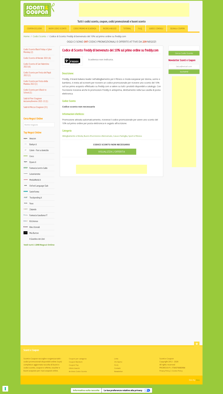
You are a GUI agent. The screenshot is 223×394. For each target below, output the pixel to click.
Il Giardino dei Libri (37, 238)
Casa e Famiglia (120, 136)
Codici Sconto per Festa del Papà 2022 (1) (37, 74)
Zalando (32, 209)
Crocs (31, 156)
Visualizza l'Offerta (111, 151)
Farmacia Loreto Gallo (38, 168)
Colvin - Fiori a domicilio (39, 150)
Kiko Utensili (34, 227)
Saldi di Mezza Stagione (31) (35, 107)
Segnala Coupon (177, 28)
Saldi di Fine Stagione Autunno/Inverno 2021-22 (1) (36, 100)
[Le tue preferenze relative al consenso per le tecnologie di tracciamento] (5, 389)
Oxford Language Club (38, 185)
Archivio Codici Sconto (78, 371)
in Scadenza (84, 28)
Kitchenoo (33, 221)
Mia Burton (34, 233)
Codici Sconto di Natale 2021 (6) (37, 58)
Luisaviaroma (34, 173)
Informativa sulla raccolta (86, 390)
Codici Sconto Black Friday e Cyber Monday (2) (38, 50)
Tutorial (127, 28)
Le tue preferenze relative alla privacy (123, 390)
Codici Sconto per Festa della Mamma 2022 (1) (36, 82)
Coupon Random (76, 362)
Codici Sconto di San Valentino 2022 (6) (36, 65)
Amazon (32, 138)
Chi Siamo (118, 362)
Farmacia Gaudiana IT (38, 215)
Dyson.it (32, 162)
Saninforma (34, 191)
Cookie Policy (177, 371)
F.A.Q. (140, 28)
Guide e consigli (156, 28)
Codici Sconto (39, 36)
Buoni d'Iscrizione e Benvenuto (98, 136)
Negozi (109, 28)
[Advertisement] (134, 10)
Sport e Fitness (135, 136)
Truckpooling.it (35, 197)
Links (116, 359)
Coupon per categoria (77, 359)
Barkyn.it (33, 144)
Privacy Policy (164, 371)
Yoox (31, 203)
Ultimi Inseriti (74, 368)
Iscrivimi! (184, 71)
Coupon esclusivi (34, 28)
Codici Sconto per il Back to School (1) (35, 91)
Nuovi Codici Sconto (57, 28)
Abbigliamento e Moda (72, 136)
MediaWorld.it (35, 179)
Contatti (117, 368)
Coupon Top (74, 365)
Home (27, 36)
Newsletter (118, 371)
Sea (197, 380)
